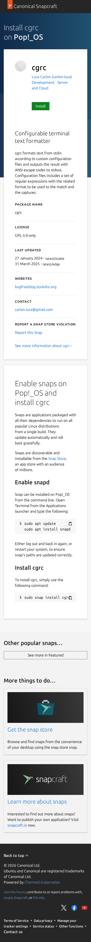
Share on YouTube (84, 908)
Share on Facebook (74, 908)
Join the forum (14, 892)
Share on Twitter (64, 908)
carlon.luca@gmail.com (34, 309)
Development (43, 82)
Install (41, 106)
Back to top (14, 855)
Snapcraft (21, 898)
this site (38, 898)
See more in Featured (45, 655)
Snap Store (57, 458)
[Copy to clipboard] (70, 524)
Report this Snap (28, 332)
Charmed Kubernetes (42, 882)
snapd (8, 898)
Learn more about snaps (37, 801)
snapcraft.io (17, 825)
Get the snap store (30, 729)
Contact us (13, 932)
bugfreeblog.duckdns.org (35, 287)
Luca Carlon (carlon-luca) (52, 77)
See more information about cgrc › (43, 345)
